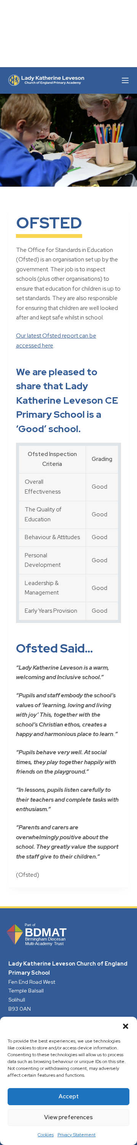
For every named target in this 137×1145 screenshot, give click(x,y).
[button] (125, 1026)
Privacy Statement (76, 1135)
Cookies (46, 1135)
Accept (69, 1096)
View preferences (68, 1117)
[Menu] (125, 80)
